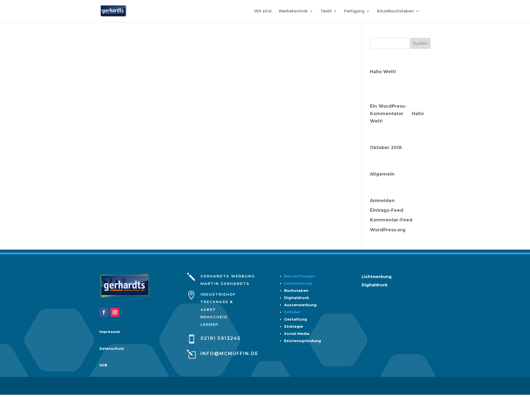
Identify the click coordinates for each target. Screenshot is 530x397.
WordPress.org (388, 229)
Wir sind (262, 11)
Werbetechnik (293, 11)
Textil (326, 11)
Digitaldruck (375, 285)
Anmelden (382, 200)
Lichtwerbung (298, 283)
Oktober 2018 (386, 147)
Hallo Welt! (383, 71)
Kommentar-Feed (391, 220)
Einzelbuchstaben (395, 11)
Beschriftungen (300, 276)
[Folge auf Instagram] (114, 312)
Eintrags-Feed (386, 210)
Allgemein (382, 174)
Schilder (292, 312)
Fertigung (354, 11)
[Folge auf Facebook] (103, 312)
